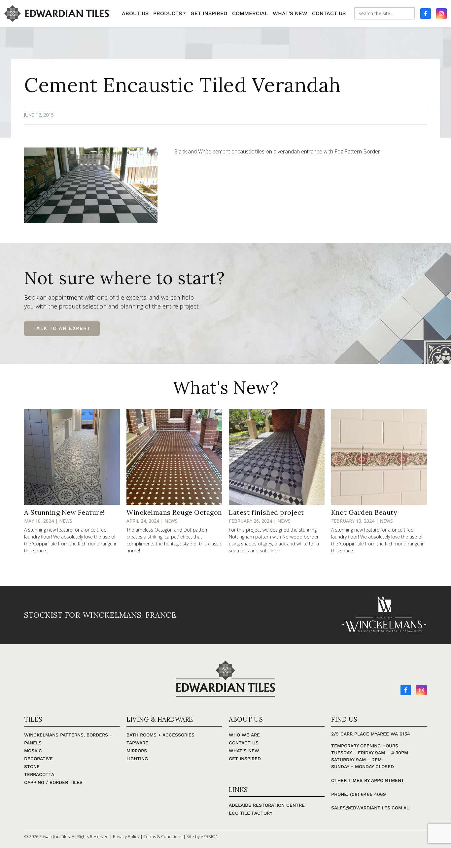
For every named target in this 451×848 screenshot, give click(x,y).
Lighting (137, 758)
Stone (32, 766)
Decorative (38, 758)
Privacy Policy (126, 836)
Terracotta (39, 774)
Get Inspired (245, 758)
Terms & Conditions (163, 836)
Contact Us (244, 742)
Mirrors (136, 750)
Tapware (137, 742)
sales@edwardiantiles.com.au (370, 807)
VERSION (210, 836)
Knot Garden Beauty (364, 512)
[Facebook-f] (405, 690)
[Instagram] (421, 690)
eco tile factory (250, 813)
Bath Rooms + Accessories (160, 734)
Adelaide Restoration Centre (267, 805)
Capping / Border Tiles (53, 782)
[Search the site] (384, 13)
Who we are (244, 734)
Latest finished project (266, 512)
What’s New (244, 750)
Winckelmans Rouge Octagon (174, 512)
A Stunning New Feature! (64, 512)
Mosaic (33, 750)
